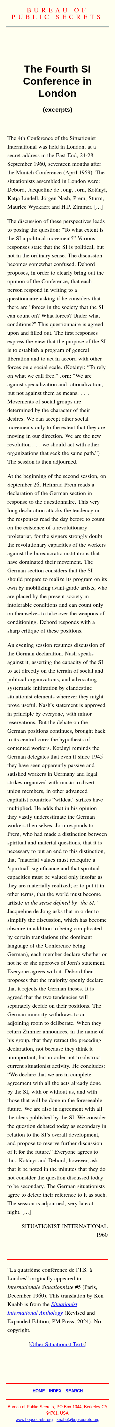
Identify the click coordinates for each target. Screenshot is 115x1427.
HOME (39, 1391)
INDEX (55, 1391)
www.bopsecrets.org (34, 1419)
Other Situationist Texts (57, 1344)
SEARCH (74, 1391)
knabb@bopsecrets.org (78, 1419)
